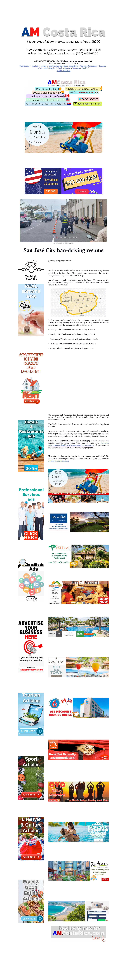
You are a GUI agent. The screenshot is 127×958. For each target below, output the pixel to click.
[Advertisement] (78, 369)
